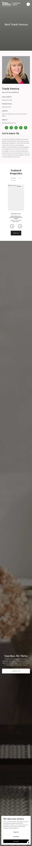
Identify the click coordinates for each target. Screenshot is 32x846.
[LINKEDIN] (21, 127)
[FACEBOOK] (11, 127)
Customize (16, 836)
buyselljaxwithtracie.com (9, 123)
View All (16, 233)
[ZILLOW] (16, 127)
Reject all (16, 832)
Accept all (16, 841)
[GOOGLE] (25, 127)
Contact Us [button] (16, 671)
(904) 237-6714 (6, 107)
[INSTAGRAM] (6, 127)
